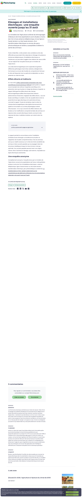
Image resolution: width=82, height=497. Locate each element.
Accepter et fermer (72, 492)
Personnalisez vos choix (72, 494)
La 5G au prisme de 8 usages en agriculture (22, 127)
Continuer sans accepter (72, 489)
